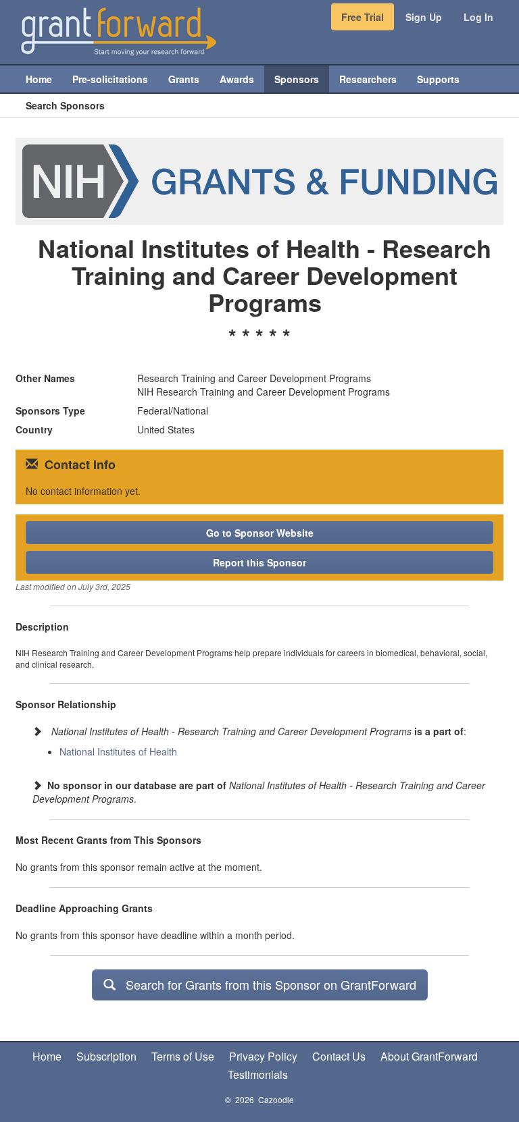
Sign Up (423, 17)
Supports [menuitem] (438, 79)
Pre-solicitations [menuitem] (110, 79)
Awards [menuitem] (237, 79)
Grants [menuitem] (183, 79)
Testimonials (258, 1074)
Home (46, 1056)
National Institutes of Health (118, 751)
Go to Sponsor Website (260, 532)
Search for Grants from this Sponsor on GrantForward (266, 984)
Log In (478, 17)
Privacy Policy (263, 1056)
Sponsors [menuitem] (296, 79)
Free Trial (362, 17)
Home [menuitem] (39, 79)
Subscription (106, 1056)
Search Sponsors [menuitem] (65, 105)
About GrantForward (429, 1056)
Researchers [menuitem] (368, 79)
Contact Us (339, 1056)
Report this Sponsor (259, 562)
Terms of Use (182, 1056)
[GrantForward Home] (118, 30)
